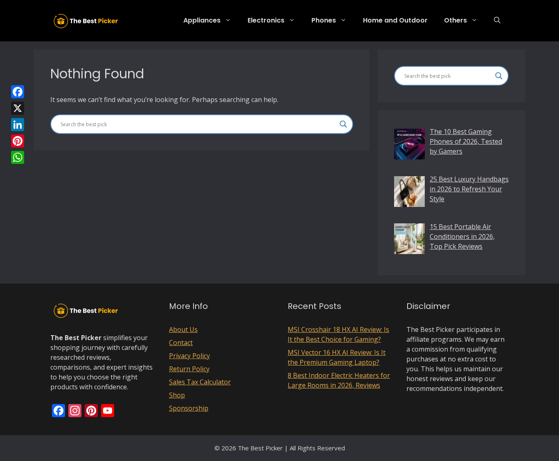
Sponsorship (188, 408)
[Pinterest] (17, 141)
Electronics (266, 20)
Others (455, 20)
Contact (181, 342)
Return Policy (189, 368)
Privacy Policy (189, 355)
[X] (17, 108)
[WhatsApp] (17, 157)
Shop (177, 395)
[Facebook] (17, 92)
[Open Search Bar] (497, 20)
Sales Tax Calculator (200, 381)
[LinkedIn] (17, 124)
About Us (183, 329)
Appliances (202, 20)
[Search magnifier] (343, 124)
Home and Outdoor (395, 20)
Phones (323, 20)
